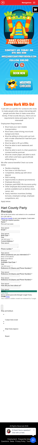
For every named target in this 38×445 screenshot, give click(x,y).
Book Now (19, 73)
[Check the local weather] (19, 84)
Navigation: (27, 3)
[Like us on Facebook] (16, 64)
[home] (3, 2)
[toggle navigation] (34, 2)
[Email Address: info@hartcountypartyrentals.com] (19, 56)
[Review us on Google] (22, 64)
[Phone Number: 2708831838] (19, 53)
